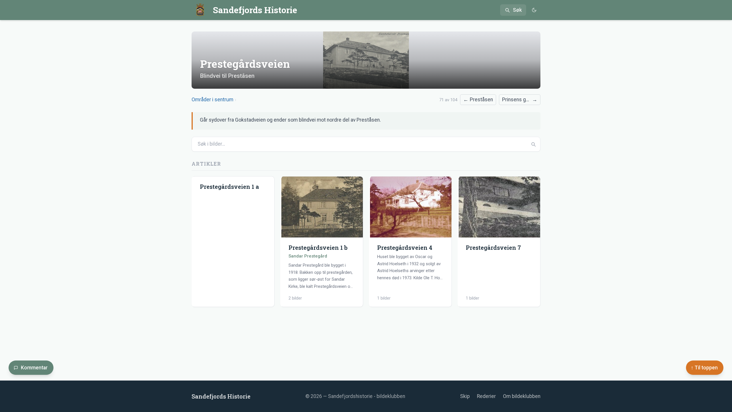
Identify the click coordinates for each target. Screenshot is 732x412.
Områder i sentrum (212, 99)
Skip (465, 396)
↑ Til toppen (704, 368)
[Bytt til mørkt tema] (534, 10)
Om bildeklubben (521, 396)
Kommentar (34, 368)
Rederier (486, 396)
